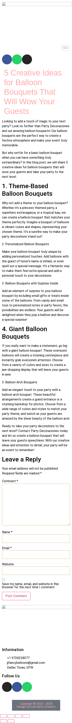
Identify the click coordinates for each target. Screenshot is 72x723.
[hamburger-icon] (65, 47)
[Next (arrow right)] (11, 721)
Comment (10, 481)
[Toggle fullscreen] (11, 716)
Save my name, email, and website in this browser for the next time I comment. (30, 585)
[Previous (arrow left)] (3, 721)
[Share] (18, 716)
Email (7, 548)
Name (7, 532)
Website (8, 564)
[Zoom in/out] (3, 716)
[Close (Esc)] (26, 716)
